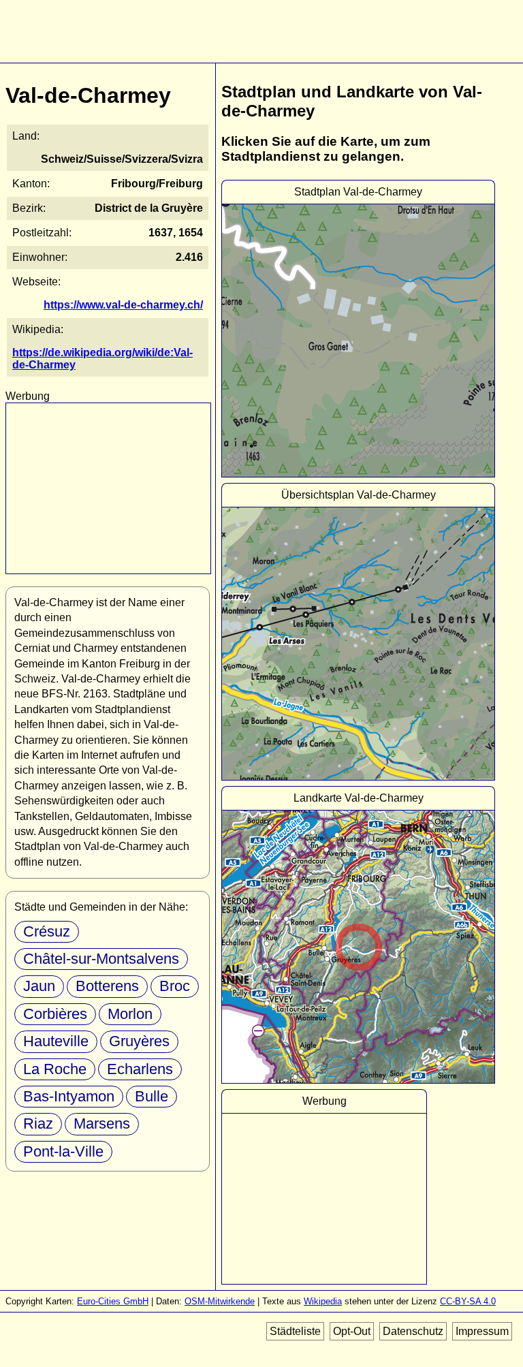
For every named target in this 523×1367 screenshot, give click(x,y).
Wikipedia (323, 1301)
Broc (174, 985)
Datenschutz (413, 1331)
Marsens (102, 1123)
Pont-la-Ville (63, 1151)
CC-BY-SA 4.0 (468, 1301)
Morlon (130, 1013)
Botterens (107, 985)
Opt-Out (351, 1331)
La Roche (54, 1069)
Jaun (39, 985)
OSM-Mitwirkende (220, 1301)
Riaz (38, 1123)
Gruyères (139, 1041)
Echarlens (140, 1069)
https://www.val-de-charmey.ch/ (123, 305)
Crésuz (46, 931)
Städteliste (295, 1331)
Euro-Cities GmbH (112, 1301)
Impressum (482, 1331)
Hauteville (56, 1041)
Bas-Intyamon (68, 1096)
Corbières (55, 1013)
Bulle (151, 1096)
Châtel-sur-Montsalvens (101, 958)
